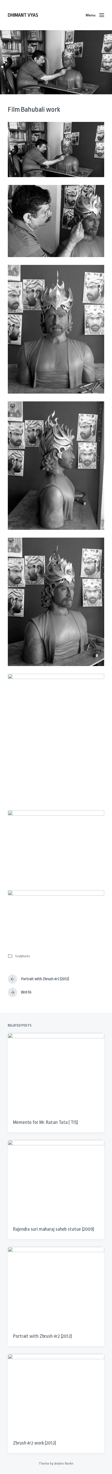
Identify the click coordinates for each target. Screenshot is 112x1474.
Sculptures (22, 956)
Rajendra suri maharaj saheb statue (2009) (53, 1229)
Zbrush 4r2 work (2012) (34, 1443)
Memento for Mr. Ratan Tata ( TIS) (45, 1122)
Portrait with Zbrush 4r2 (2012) (42, 1336)
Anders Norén (63, 1463)
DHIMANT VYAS (23, 15)
